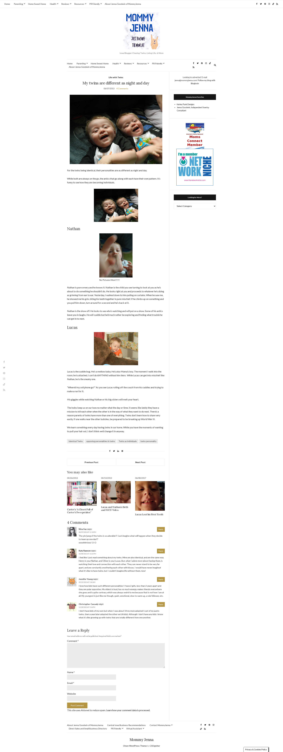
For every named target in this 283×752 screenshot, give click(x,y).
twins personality (148, 441)
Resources (79, 4)
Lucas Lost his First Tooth (149, 514)
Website (71, 693)
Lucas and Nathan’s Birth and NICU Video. (114, 508)
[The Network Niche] (194, 167)
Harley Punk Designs (185, 104)
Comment (73, 640)
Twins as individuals (128, 441)
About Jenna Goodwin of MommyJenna (123, 4)
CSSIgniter (155, 745)
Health (53, 4)
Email (70, 683)
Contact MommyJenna (160, 725)
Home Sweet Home (37, 4)
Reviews (65, 4)
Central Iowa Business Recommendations (126, 725)
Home (7, 4)
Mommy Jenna (142, 739)
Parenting (18, 4)
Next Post (140, 462)
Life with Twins (116, 77)
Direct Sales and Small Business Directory (88, 728)
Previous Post (91, 462)
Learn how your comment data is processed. (128, 710)
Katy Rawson (85, 551)
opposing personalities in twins (100, 441)
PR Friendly (94, 4)
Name (71, 672)
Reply (160, 529)
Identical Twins (76, 441)
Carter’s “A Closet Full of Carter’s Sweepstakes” (80, 511)
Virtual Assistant (134, 728)
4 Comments (122, 88)
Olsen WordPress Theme (135, 745)
